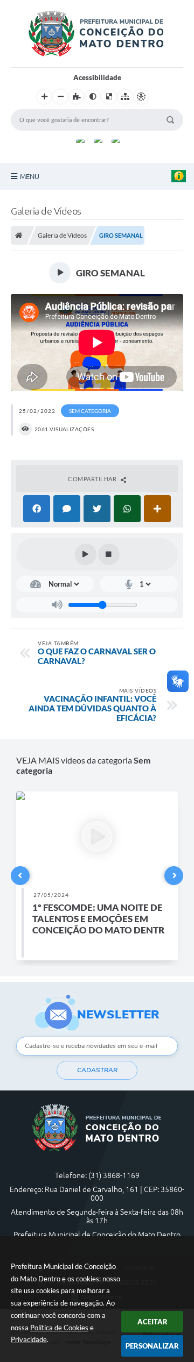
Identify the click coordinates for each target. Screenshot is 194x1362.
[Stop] (109, 554)
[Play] (85, 554)
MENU (29, 176)
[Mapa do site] (125, 97)
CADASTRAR (97, 1070)
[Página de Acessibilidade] (141, 97)
